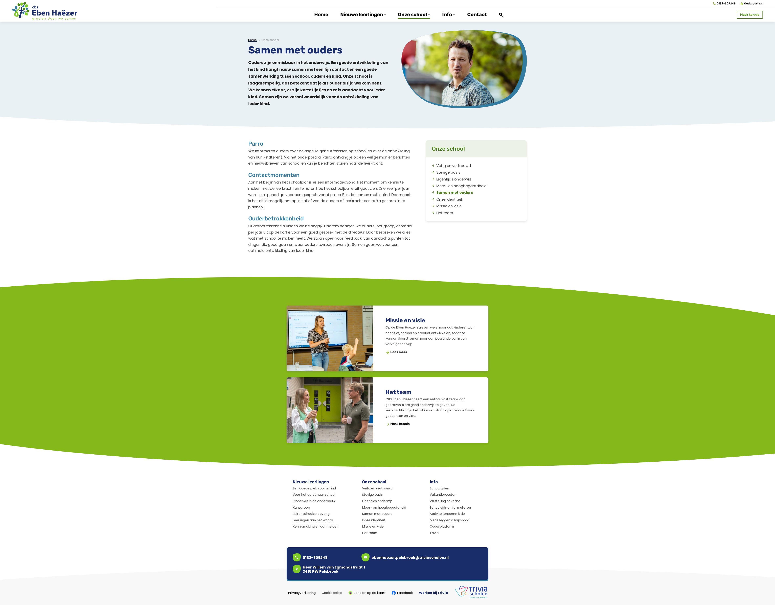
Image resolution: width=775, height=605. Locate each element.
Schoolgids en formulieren (450, 507)
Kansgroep (301, 507)
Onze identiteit (373, 520)
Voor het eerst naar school (314, 494)
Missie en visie (405, 320)
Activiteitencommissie (447, 513)
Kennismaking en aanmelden (315, 526)
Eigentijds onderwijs (377, 501)
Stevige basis (372, 494)
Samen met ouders (377, 513)
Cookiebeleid (332, 593)
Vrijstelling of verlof (445, 501)
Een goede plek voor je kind (314, 488)
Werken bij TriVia (433, 593)
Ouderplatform (442, 526)
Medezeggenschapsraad (449, 520)
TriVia (434, 533)
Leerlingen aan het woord (313, 520)
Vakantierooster (443, 494)
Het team (398, 392)
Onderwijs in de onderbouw (314, 501)
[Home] (44, 11)
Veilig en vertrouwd (377, 488)
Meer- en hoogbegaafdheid (384, 507)
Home (252, 40)
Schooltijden (439, 488)
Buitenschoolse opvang (311, 513)
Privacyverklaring (302, 593)
